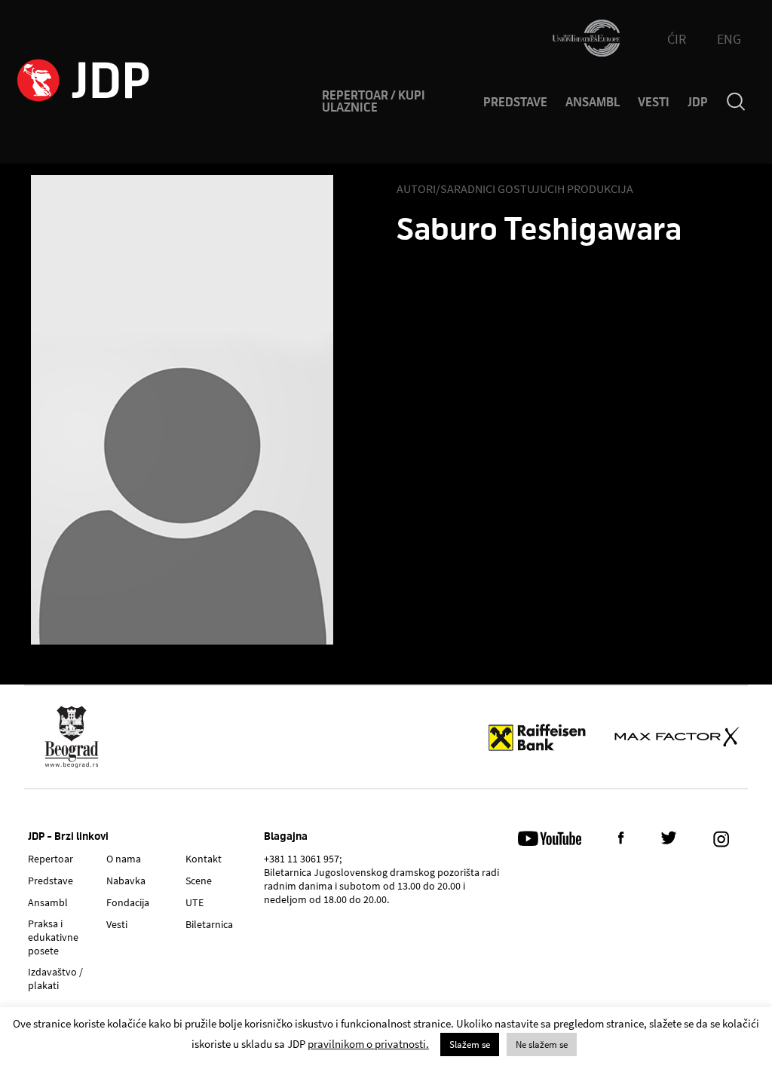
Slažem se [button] (469, 1044)
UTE (194, 902)
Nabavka (126, 880)
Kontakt (203, 858)
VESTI (653, 102)
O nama (123, 858)
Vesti (116, 924)
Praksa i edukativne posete (53, 937)
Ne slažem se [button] (542, 1044)
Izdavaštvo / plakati (55, 978)
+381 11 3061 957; (303, 858)
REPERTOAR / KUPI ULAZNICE (373, 102)
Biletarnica (209, 924)
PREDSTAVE (515, 102)
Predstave (50, 880)
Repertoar (50, 858)
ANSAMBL (592, 102)
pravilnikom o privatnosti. (368, 1043)
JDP (698, 102)
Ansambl (48, 902)
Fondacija (127, 902)
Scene (198, 880)
